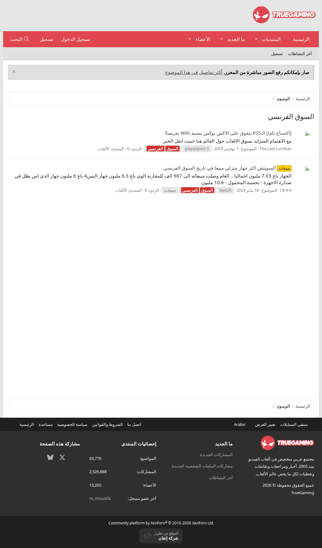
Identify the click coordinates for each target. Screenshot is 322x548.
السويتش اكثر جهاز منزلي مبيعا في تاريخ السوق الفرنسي (226, 168)
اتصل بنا (134, 424)
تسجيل (277, 53)
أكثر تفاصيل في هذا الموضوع (193, 72)
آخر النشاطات (300, 53)
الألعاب (103, 148)
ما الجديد (236, 39)
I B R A (285, 190)
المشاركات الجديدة (216, 454)
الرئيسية (301, 39)
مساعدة (46, 424)
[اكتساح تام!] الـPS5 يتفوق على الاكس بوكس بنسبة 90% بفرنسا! (228, 133)
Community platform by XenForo (161, 523)
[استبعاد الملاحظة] (14, 72)
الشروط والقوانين (107, 424)
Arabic (240, 424)
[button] (256, 39)
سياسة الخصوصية (72, 424)
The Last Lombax (275, 148)
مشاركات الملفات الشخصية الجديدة (202, 466)
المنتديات (271, 39)
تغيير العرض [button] (265, 424)
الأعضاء (203, 39)
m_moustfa (100, 498)
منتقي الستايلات (294, 424)
